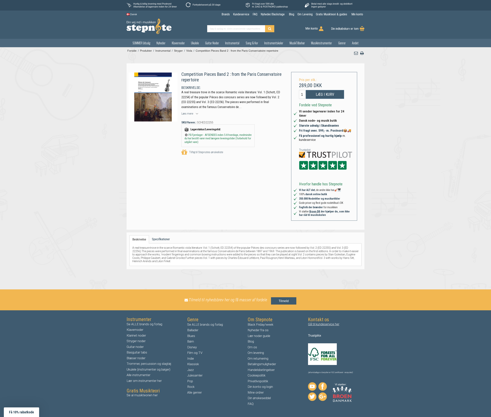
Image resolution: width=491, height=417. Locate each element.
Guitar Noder (212, 43)
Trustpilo (314, 335)
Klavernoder (178, 43)
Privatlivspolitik (258, 381)
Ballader (192, 330)
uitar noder (136, 347)
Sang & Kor (252, 43)
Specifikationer (161, 239)
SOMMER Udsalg (141, 43)
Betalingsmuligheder (262, 364)
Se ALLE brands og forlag (144, 324)
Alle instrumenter (138, 375)
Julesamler (195, 375)
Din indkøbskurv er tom (345, 29)
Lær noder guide (259, 336)
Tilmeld (284, 301)
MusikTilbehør (297, 43)
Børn (190, 341)
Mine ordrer (256, 392)
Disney (192, 347)
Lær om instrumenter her (144, 381)
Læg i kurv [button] (325, 94)
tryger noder (137, 341)
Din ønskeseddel (259, 398)
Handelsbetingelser (261, 370)
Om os (252, 347)
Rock (190, 387)
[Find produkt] (269, 28)
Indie (190, 358)
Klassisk (193, 364)
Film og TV (195, 353)
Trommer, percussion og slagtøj (149, 364)
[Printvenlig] (361, 53)
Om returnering (258, 358)
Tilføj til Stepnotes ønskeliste (206, 152)
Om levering (256, 353)
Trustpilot (305, 149)
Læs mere (187, 113)
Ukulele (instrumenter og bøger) (148, 369)
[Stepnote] (149, 26)
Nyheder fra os (258, 330)
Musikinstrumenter (321, 43)
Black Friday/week (260, 324)
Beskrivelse (139, 239)
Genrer (342, 43)
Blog (251, 341)
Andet (355, 43)
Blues (191, 336)
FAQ (251, 404)
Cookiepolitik (256, 375)
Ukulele (195, 43)
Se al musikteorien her (142, 395)
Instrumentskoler (273, 43)
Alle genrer (194, 392)
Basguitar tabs (137, 352)
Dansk (133, 14)
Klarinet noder (136, 335)
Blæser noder (136, 358)
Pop (190, 381)
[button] (356, 53)
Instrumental (232, 43)
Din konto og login (260, 387)
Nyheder (161, 43)
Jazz (190, 370)
